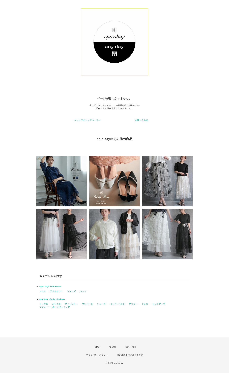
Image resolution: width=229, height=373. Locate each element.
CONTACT (130, 347)
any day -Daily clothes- (52, 299)
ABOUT (112, 347)
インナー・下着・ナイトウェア (54, 307)
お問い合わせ (141, 120)
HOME (96, 347)
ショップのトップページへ (87, 120)
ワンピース (87, 304)
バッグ (83, 291)
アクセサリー (56, 291)
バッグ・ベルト (117, 304)
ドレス (42, 291)
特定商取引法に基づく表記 (130, 355)
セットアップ (158, 304)
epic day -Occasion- (50, 286)
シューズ (71, 291)
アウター (133, 304)
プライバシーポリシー (97, 355)
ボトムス (56, 304)
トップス (43, 304)
